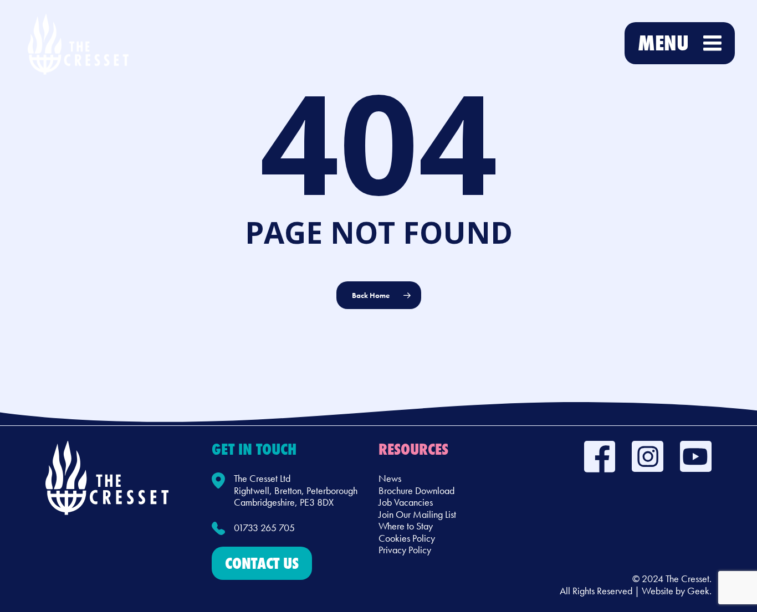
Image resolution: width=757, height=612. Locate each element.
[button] (262, 563)
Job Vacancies (405, 502)
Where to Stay (405, 526)
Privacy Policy (404, 549)
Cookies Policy (406, 538)
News (389, 478)
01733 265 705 (264, 527)
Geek (698, 590)
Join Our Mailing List (417, 514)
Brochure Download (416, 490)
